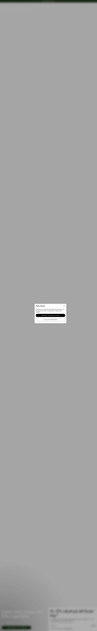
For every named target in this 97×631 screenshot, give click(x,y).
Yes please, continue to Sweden (50, 315)
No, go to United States (50, 319)
